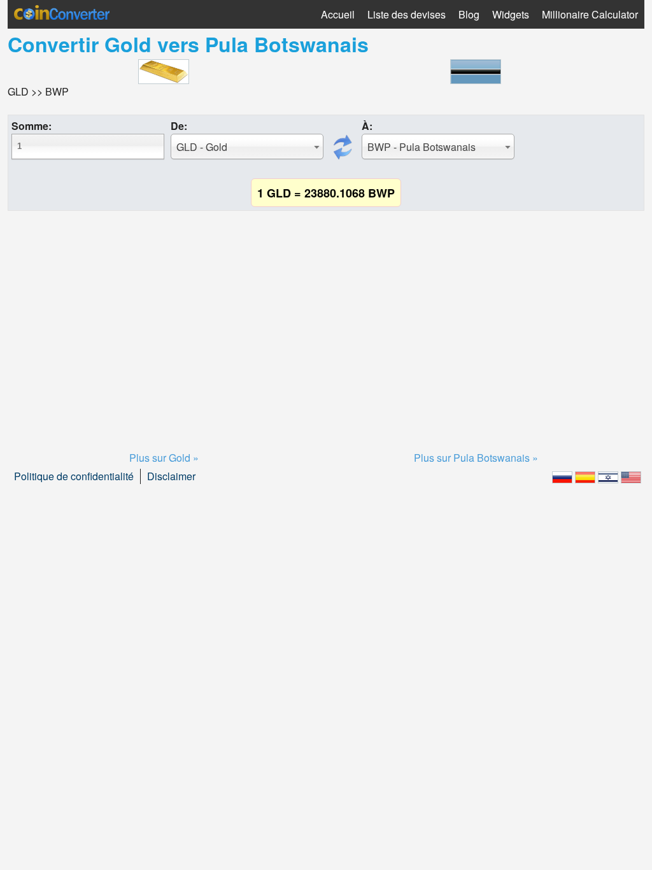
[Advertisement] (326, 315)
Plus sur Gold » (164, 457)
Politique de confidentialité (74, 476)
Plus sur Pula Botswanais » (476, 457)
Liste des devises (406, 14)
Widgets (510, 14)
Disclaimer (171, 476)
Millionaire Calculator (590, 14)
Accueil (338, 14)
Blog (468, 14)
